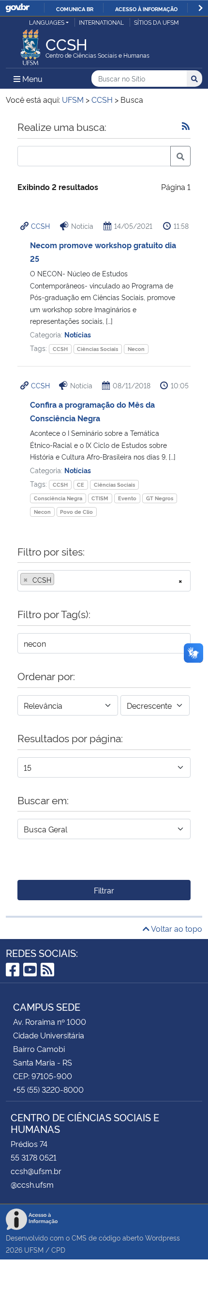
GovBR (17, 8)
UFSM (34, 1249)
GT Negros (159, 498)
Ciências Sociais (97, 348)
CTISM (99, 498)
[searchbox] (59, 580)
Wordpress (162, 1237)
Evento (127, 498)
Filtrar (104, 890)
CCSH (40, 225)
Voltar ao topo (175, 928)
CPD (58, 1249)
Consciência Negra (58, 498)
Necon (136, 348)
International (101, 22)
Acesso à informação (146, 9)
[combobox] (104, 580)
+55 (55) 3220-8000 (48, 1089)
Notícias (77, 334)
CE (80, 484)
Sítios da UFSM (156, 22)
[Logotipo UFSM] (30, 44)
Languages (46, 22)
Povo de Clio (76, 511)
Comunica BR (74, 9)
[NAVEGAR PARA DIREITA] (200, 8)
